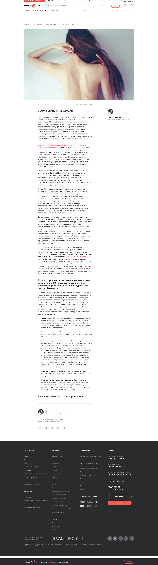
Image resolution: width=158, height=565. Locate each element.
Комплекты (55, 526)
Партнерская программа (32, 484)
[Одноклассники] (46, 428)
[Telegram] (64, 428)
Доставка (59, 0)
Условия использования (31, 466)
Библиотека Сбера (58, 512)
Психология (55, 480)
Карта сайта (56, 529)
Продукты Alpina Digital (31, 504)
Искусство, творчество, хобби (61, 508)
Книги (26, 456)
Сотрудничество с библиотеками (90, 456)
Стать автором (119, 503)
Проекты (27, 480)
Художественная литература (61, 491)
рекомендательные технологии (53, 561)
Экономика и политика (59, 501)
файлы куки (37, 561)
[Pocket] (52, 428)
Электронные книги (58, 459)
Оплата (82, 482)
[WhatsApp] (58, 428)
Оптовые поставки (30, 511)
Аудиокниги (55, 463)
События (87, 11)
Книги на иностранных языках (61, 523)
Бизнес (54, 484)
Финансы (55, 487)
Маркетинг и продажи (59, 498)
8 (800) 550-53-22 (115, 487)
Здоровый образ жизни (59, 505)
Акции (113, 11)
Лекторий (54, 11)
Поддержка (110, 0)
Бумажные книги (57, 456)
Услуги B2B (27, 497)
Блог (124, 11)
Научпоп (54, 477)
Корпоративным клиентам (97, 0)
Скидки (93, 11)
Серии (100, 11)
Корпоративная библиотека (33, 507)
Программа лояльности (87, 475)
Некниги (54, 519)
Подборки (107, 11)
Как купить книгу (85, 459)
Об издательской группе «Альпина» (35, 473)
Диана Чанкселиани (52, 411)
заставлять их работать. (77, 257)
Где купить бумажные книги (88, 468)
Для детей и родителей (59, 494)
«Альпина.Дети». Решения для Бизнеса (36, 500)
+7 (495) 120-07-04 (116, 489)
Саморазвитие (57, 473)
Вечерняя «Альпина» (30, 477)
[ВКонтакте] (40, 428)
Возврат (66, 0)
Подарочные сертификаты (79, 0)
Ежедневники (56, 515)
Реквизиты (27, 470)
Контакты (131, 11)
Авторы (119, 11)
